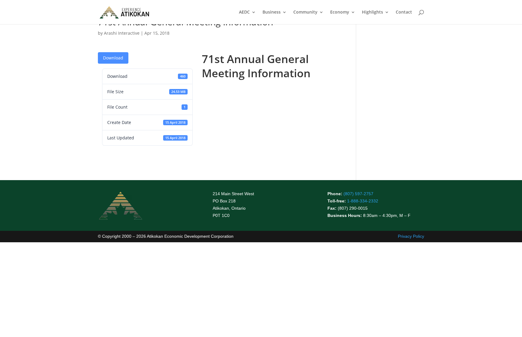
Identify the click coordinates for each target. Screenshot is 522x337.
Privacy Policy (411, 236)
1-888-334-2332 (362, 201)
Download (113, 58)
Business (272, 12)
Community (305, 12)
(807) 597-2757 (358, 193)
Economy (339, 12)
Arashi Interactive (122, 33)
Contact (404, 12)
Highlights (372, 12)
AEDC (244, 12)
